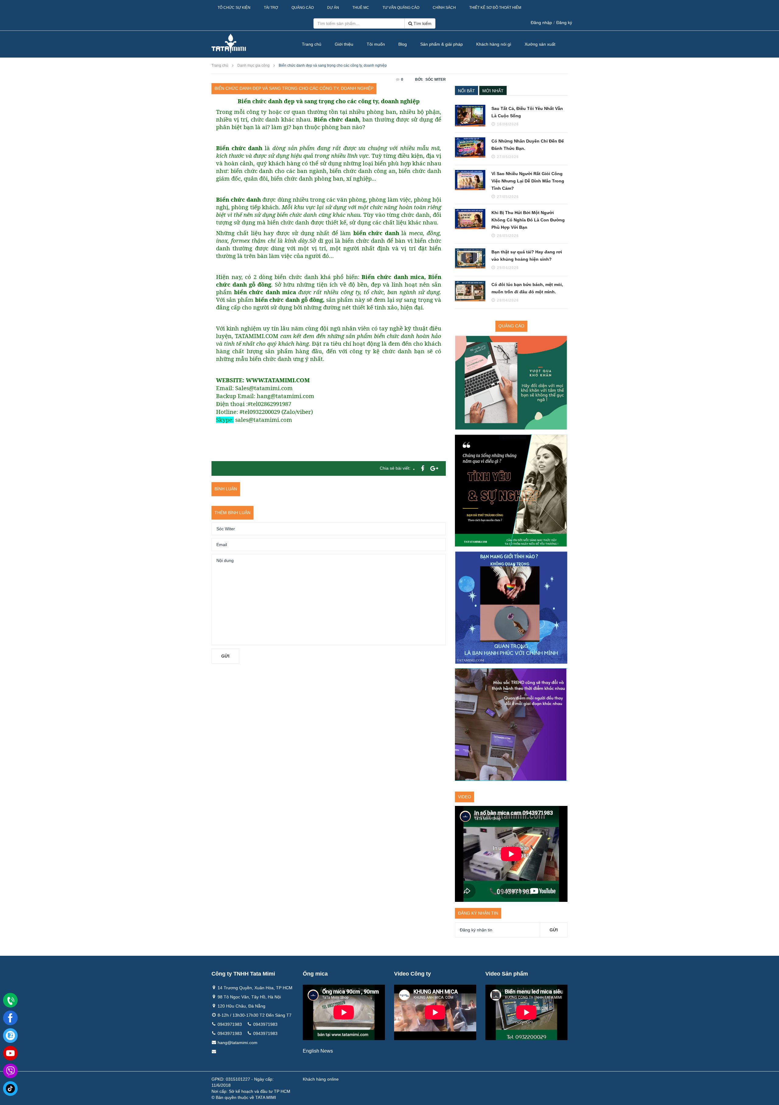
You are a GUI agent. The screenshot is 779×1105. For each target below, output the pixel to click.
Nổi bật (466, 90)
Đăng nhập (541, 22)
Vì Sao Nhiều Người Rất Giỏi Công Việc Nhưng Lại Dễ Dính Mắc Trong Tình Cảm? (527, 181)
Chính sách (444, 7)
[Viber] (10, 1070)
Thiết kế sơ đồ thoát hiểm (495, 7)
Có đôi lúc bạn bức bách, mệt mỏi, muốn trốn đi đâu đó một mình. (527, 288)
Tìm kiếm (421, 23)
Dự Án (333, 7)
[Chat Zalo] (10, 1035)
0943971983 (230, 1024)
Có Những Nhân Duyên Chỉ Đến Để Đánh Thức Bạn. (527, 145)
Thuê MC (360, 7)
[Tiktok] (10, 1088)
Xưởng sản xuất (540, 44)
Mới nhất (493, 90)
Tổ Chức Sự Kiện (234, 7)
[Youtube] (10, 1053)
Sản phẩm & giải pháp (441, 44)
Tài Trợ (271, 7)
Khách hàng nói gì (493, 44)
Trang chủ (311, 44)
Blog (402, 44)
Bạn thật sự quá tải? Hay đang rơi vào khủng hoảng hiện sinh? (526, 255)
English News (318, 1051)
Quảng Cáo (303, 7)
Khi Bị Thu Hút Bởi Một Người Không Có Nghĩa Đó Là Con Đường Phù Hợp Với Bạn (528, 220)
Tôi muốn (376, 44)
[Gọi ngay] (10, 1000)
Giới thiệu (344, 44)
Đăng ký (564, 22)
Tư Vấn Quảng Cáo (401, 7)
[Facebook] (10, 1017)
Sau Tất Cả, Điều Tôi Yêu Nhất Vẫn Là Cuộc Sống (527, 112)
